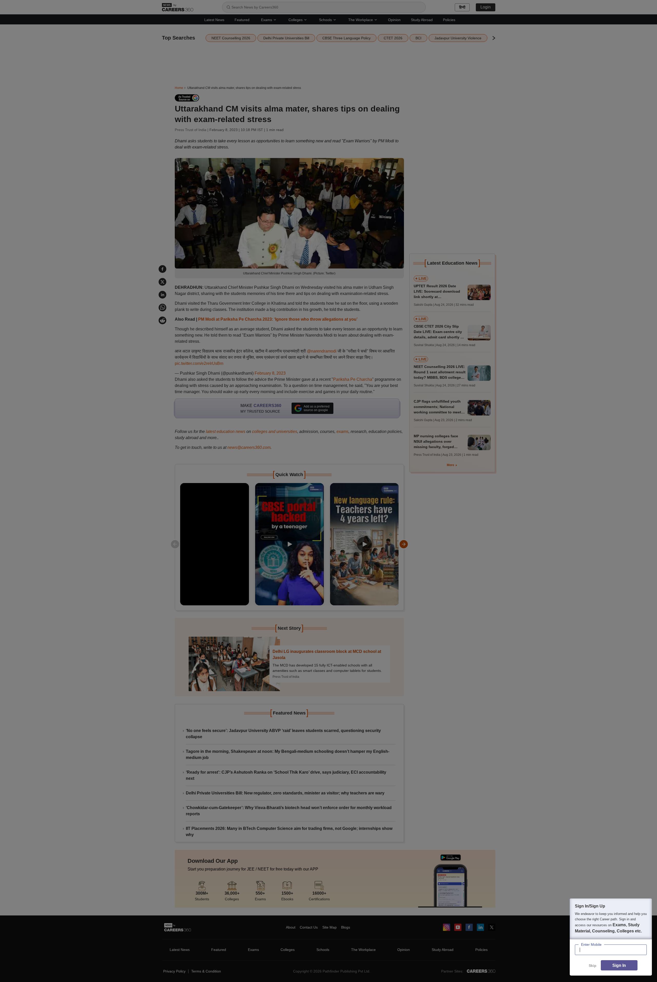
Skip (592, 966)
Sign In (619, 965)
